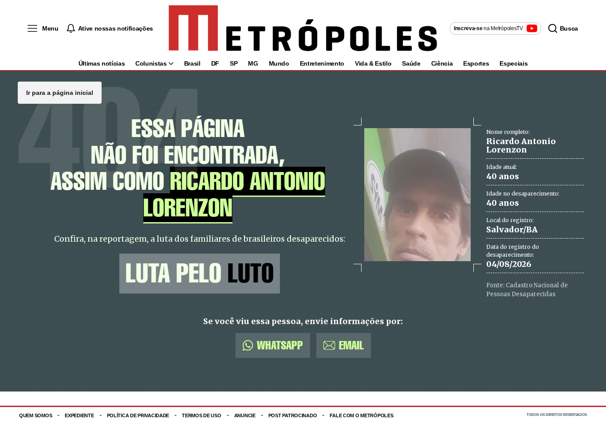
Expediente (79, 415)
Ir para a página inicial (59, 92)
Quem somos (35, 415)
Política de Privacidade (138, 415)
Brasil (192, 63)
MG (253, 63)
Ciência (442, 63)
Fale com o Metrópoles (361, 415)
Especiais (513, 63)
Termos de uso (201, 415)
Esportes (476, 63)
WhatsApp (280, 345)
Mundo (279, 63)
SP (233, 63)
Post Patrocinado (292, 415)
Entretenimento (322, 63)
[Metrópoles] (303, 28)
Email (351, 345)
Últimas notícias (102, 63)
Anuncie (245, 415)
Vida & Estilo (373, 63)
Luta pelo (200, 273)
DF (215, 63)
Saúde (411, 63)
